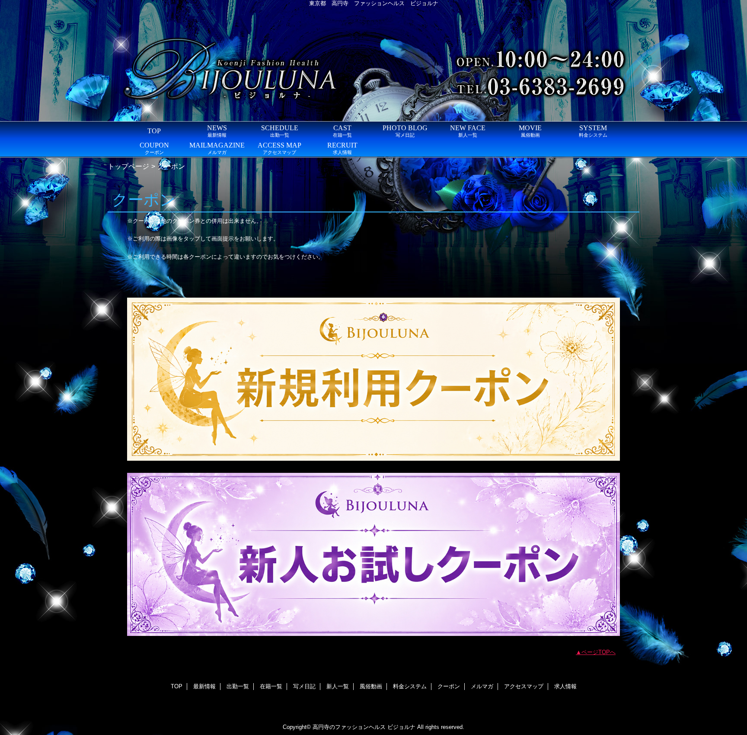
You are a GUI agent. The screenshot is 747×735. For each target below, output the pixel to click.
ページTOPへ (598, 652)
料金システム (410, 686)
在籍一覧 (271, 686)
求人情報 (565, 686)
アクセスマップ (523, 686)
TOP (154, 131)
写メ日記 (304, 686)
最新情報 (204, 686)
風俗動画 (371, 686)
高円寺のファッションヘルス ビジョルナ (364, 727)
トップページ (128, 166)
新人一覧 (337, 686)
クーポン (448, 686)
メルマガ (482, 686)
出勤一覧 (238, 686)
